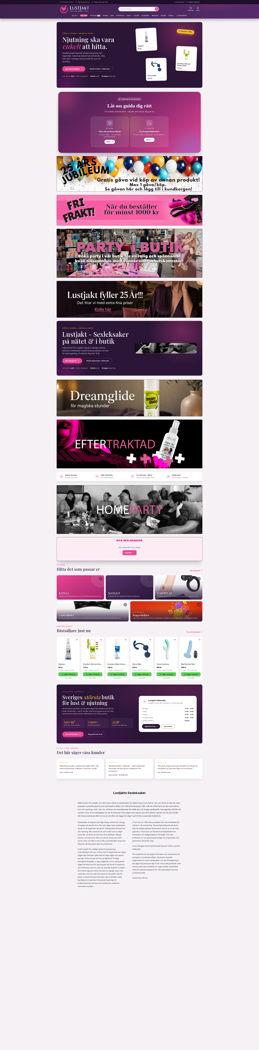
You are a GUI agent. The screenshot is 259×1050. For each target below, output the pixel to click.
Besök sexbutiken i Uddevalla (98, 361)
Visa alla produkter (72, 69)
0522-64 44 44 (180, 2)
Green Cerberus (163, 664)
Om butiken (168, 726)
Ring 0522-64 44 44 (95, 734)
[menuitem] (75, 15)
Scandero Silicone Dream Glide (92, 664)
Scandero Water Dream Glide (117, 664)
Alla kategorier (71, 361)
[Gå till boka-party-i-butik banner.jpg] (129, 253)
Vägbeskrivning (149, 726)
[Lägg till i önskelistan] (77, 639)
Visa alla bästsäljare (193, 632)
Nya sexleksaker (129, 540)
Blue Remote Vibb (188, 664)
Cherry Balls (136, 664)
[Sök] (156, 9)
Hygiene (61, 664)
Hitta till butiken (71, 734)
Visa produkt (68, 678)
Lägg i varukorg (69, 674)
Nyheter (128, 553)
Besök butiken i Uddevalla (100, 69)
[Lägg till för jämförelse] (77, 644)
